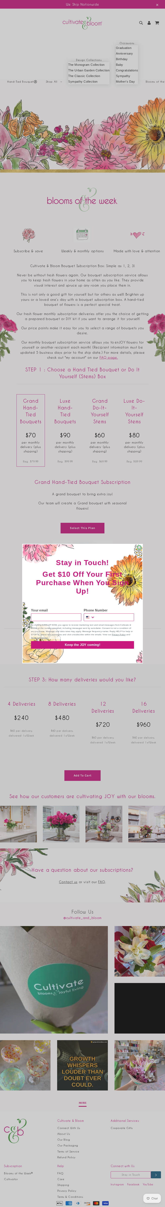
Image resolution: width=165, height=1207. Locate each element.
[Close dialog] (139, 547)
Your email (39, 610)
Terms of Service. (39, 638)
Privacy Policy (119, 634)
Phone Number (96, 610)
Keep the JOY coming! (82, 645)
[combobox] (89, 617)
